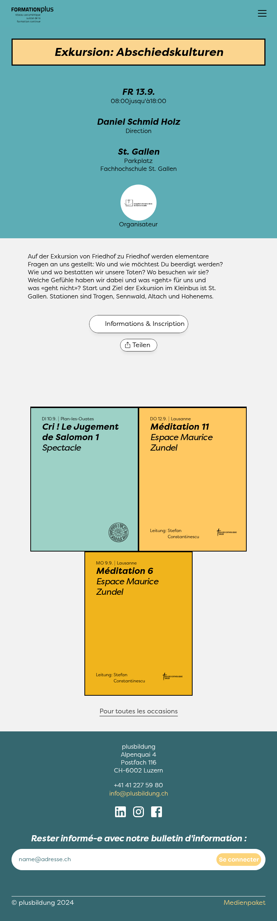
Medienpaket (244, 902)
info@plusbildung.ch (138, 793)
